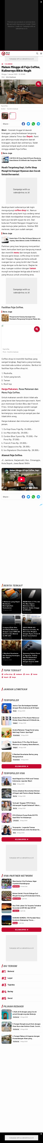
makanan (19, 674)
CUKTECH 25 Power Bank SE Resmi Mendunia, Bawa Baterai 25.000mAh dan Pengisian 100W (25, 159)
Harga (5, 389)
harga (14, 677)
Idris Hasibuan (11, 77)
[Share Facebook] (23, 123)
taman (33, 268)
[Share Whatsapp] (33, 123)
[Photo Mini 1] (5, 115)
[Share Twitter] (28, 123)
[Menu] (41, 53)
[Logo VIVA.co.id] (5, 53)
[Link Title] (6, 708)
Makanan (13, 389)
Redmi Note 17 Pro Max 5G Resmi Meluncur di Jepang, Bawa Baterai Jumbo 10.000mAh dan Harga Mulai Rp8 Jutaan (25, 239)
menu (16, 252)
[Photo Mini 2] (12, 115)
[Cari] (37, 53)
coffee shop (20, 210)
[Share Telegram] (38, 123)
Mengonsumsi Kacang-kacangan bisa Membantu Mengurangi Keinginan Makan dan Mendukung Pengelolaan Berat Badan (24, 318)
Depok (30, 136)
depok (6, 677)
